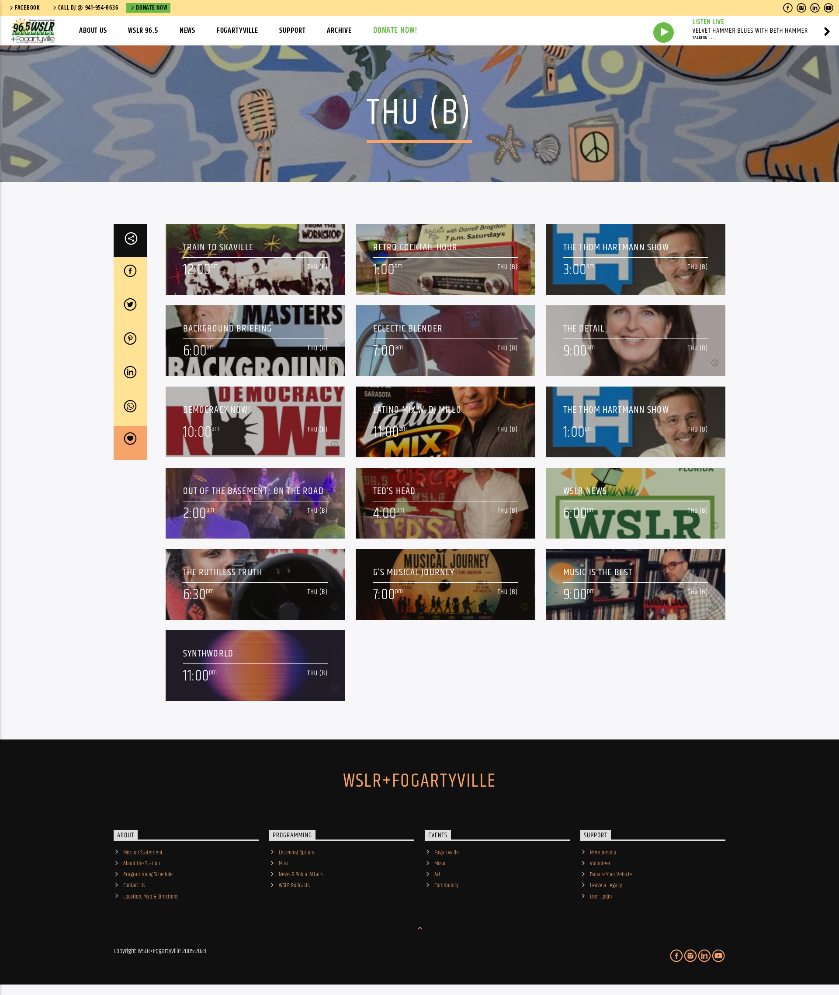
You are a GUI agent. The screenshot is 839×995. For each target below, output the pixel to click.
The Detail (583, 329)
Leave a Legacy (606, 885)
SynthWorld (208, 654)
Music (285, 863)
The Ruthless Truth (222, 572)
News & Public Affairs (301, 874)
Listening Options (297, 852)
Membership (603, 852)
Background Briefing (227, 329)
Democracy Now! (217, 410)
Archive (339, 30)
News (187, 30)
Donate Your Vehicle (611, 874)
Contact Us (134, 885)
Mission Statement (143, 852)
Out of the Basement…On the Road (253, 491)
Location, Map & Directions (150, 897)
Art (437, 874)
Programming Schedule (148, 874)
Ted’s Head (394, 491)
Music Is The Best (597, 572)
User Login (601, 897)
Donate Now (151, 8)
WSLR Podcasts (294, 885)
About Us (93, 30)
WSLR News (585, 491)
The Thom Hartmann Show (616, 247)
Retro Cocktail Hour (415, 247)
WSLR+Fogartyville (419, 781)
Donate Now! (395, 30)
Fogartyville (237, 30)
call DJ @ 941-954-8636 (88, 8)
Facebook (27, 8)
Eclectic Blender (408, 329)
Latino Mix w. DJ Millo (417, 410)
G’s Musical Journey (414, 572)
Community (446, 885)
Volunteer (600, 863)
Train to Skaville (218, 247)
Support (292, 30)
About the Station (141, 863)
